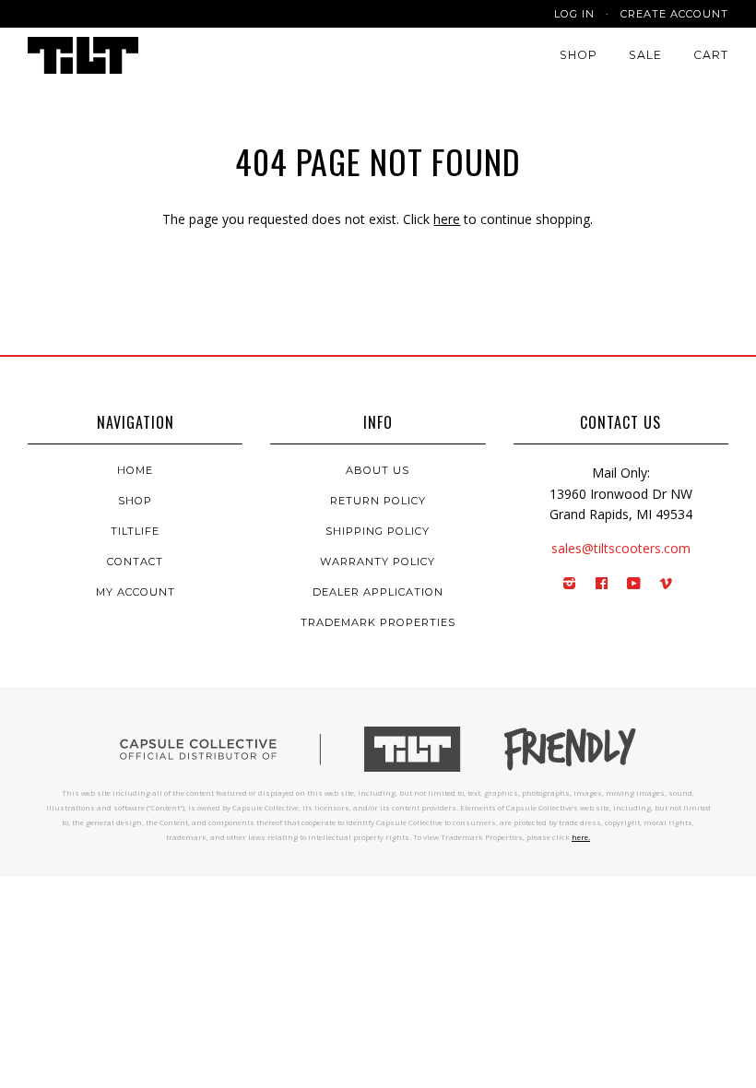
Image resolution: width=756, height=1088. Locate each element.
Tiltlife (135, 531)
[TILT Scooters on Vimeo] (666, 584)
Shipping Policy (377, 531)
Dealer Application (378, 591)
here (446, 219)
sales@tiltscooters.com (621, 548)
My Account (135, 591)
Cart (710, 55)
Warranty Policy (377, 561)
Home (135, 470)
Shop (578, 55)
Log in (574, 13)
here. (581, 837)
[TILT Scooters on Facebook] (602, 584)
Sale (645, 55)
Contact (135, 561)
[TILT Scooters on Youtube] (634, 584)
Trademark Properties (378, 622)
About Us (377, 470)
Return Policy (378, 500)
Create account (674, 13)
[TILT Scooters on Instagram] (569, 584)
